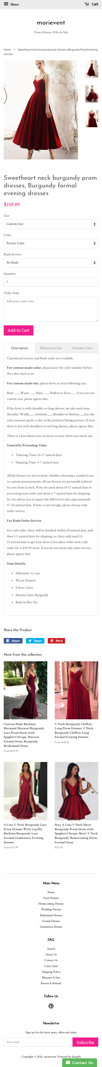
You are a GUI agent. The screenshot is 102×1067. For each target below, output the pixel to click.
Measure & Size (51, 977)
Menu (14, 4)
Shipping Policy (51, 972)
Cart (94, 4)
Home (7, 49)
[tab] (19, 348)
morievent (51, 23)
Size (6, 215)
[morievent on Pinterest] (51, 1007)
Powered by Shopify (69, 1057)
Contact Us (51, 960)
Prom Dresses (51, 898)
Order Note (11, 293)
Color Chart (51, 966)
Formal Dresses (51, 921)
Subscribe (85, 1042)
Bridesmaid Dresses (51, 915)
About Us (51, 954)
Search (51, 949)
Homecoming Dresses (51, 904)
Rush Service (13, 254)
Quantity (10, 274)
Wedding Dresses (51, 909)
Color (7, 235)
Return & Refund (51, 983)
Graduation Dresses (51, 927)
